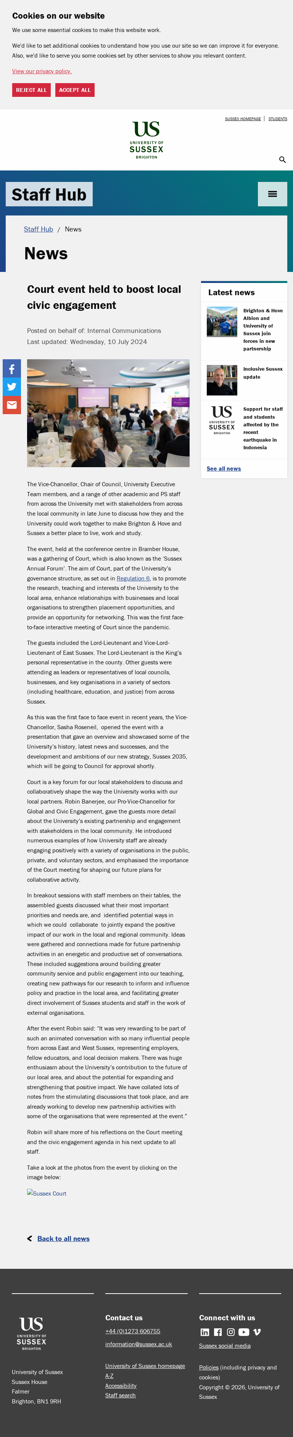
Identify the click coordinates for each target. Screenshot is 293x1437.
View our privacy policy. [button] (42, 71)
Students (278, 118)
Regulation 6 (133, 578)
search (282, 159)
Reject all (31, 89)
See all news (224, 468)
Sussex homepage (243, 118)
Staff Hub (49, 194)
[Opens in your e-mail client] (12, 405)
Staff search (120, 1395)
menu (272, 193)
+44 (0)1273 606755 (132, 1331)
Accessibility (121, 1385)
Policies (209, 1367)
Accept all (75, 89)
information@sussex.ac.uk (138, 1344)
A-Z (109, 1375)
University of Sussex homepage (145, 1365)
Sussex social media (225, 1345)
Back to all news (63, 1238)
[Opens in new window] (12, 368)
